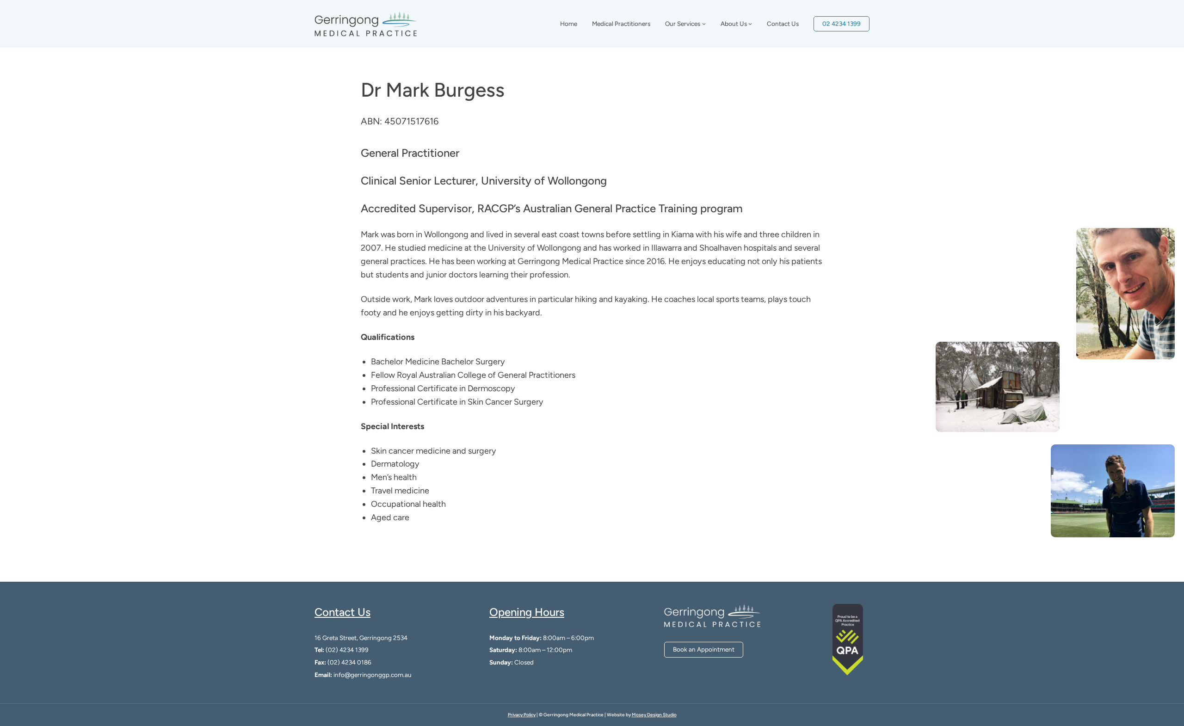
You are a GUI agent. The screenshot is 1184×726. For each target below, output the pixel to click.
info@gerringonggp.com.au (372, 674)
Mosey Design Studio (654, 715)
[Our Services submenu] (704, 23)
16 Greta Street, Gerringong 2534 (360, 637)
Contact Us (342, 612)
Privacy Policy (522, 715)
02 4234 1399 (841, 23)
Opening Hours (526, 612)
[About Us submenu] (750, 23)
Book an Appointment (703, 649)
